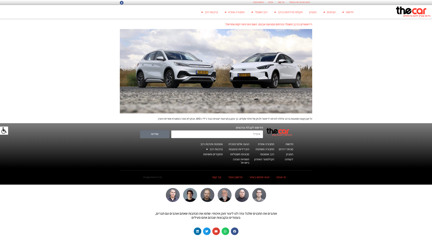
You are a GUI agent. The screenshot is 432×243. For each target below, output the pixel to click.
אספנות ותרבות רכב (211, 144)
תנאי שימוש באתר (259, 177)
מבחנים (331, 12)
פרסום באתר (258, 2)
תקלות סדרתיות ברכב (290, 12)
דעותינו (289, 159)
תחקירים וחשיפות (213, 154)
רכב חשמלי (261, 12)
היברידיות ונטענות (239, 149)
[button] (234, 231)
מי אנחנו (281, 177)
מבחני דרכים (286, 149)
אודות (270, 2)
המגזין (313, 12)
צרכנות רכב (211, 12)
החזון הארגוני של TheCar (299, 2)
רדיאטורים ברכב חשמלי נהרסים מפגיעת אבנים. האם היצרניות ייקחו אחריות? (268, 24)
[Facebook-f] (122, 3)
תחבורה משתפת (264, 149)
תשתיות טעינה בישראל (241, 161)
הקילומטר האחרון (264, 159)
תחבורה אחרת (236, 12)
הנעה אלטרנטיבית (238, 144)
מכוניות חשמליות (239, 154)
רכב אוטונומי (267, 154)
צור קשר (281, 2)
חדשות (350, 12)
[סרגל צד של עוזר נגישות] (4, 131)
